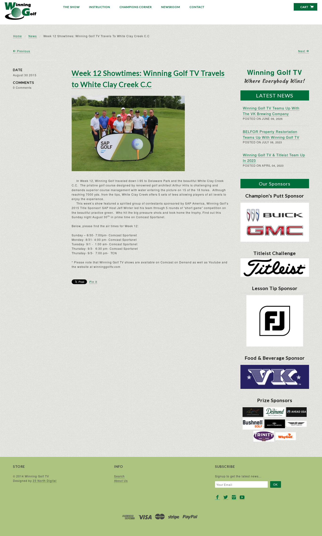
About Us (121, 481)
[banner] (20, 11)
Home (17, 36)
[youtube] (242, 497)
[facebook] (217, 497)
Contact (197, 7)
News (33, 36)
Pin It (93, 282)
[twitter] (225, 497)
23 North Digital (45, 481)
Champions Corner (136, 7)
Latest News (274, 95)
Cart (304, 7)
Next (302, 51)
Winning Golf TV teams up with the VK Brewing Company (271, 110)
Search (119, 476)
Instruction (99, 7)
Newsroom (170, 7)
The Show (71, 7)
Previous (23, 51)
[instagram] (233, 497)
